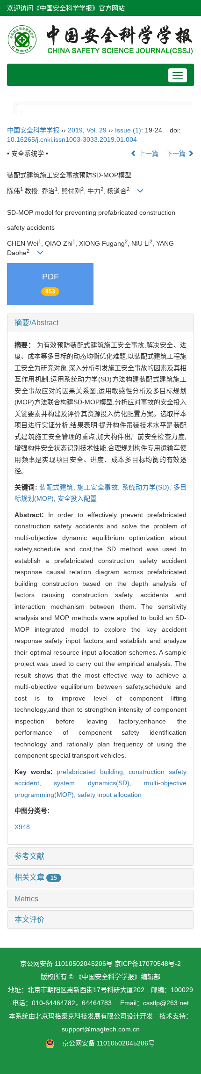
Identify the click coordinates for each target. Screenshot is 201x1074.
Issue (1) (128, 130)
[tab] (100, 323)
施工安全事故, (99, 487)
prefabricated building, (93, 771)
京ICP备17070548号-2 (148, 963)
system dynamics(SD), (99, 783)
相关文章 (35, 877)
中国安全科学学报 (33, 130)
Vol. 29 (96, 130)
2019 (75, 130)
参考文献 (29, 856)
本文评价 (29, 919)
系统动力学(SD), (147, 487)
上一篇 (147, 153)
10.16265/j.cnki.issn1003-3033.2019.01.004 (72, 139)
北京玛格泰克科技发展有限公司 (81, 1016)
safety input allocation (110, 794)
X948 (22, 827)
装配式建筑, (58, 487)
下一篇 (176, 153)
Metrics (26, 899)
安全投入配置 (77, 498)
